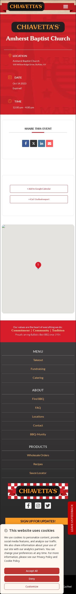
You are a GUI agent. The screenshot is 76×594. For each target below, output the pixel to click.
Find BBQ (38, 398)
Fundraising (38, 368)
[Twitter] (48, 506)
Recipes (38, 464)
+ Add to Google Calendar (39, 188)
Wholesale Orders (38, 455)
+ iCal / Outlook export (38, 199)
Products (38, 447)
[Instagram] (38, 506)
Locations (38, 416)
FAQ (38, 407)
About (38, 390)
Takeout (38, 360)
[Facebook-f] (28, 506)
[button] (66, 6)
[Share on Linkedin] (41, 143)
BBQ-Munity (38, 434)
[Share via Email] (49, 143)
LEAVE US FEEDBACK (72, 518)
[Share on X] (33, 143)
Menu (38, 351)
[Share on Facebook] (25, 143)
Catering (38, 377)
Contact (38, 425)
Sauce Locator (38, 472)
